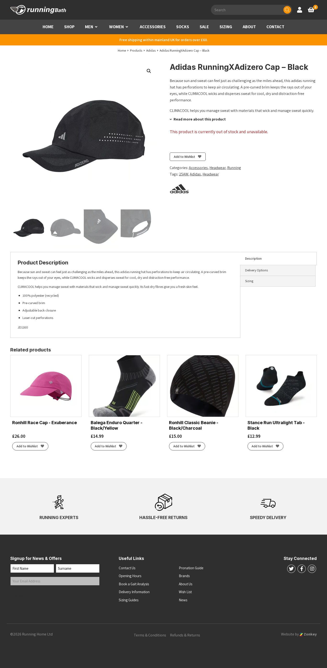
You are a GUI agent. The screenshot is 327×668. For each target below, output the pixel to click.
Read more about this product (199, 119)
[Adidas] (179, 188)
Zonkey (310, 634)
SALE (204, 26)
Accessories (198, 167)
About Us (185, 584)
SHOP (69, 26)
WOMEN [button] (116, 26)
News (183, 600)
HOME (48, 26)
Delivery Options (256, 270)
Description (253, 258)
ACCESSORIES (153, 26)
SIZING (226, 26)
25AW (183, 174)
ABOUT (249, 26)
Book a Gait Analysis (134, 584)
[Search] (287, 10)
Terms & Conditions (150, 635)
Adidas (195, 174)
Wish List (185, 592)
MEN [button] (89, 26)
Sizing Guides (128, 600)
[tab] (278, 258)
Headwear (217, 167)
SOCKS (182, 26)
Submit (20, 595)
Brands (184, 576)
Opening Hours (130, 576)
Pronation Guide (191, 568)
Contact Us (127, 568)
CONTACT (275, 26)
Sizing (249, 281)
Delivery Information (134, 592)
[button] (96, 27)
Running (234, 167)
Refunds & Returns (185, 635)
